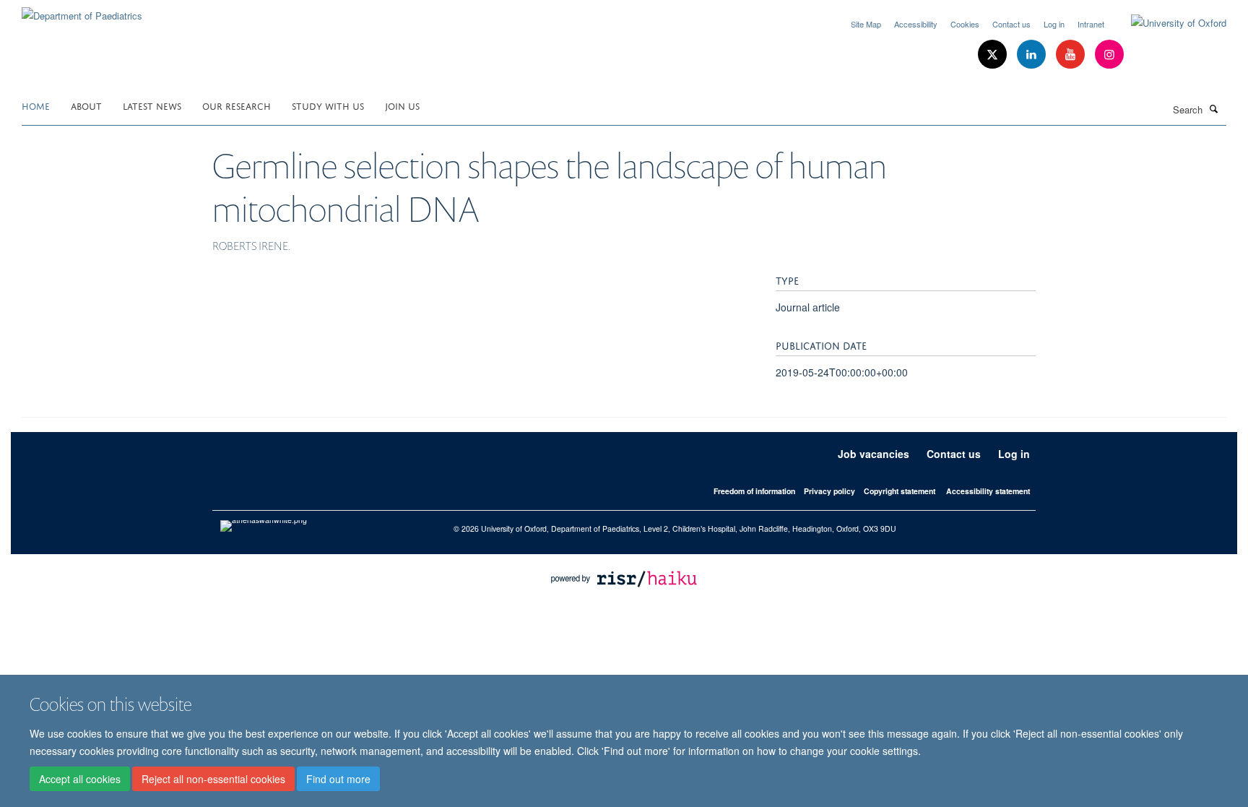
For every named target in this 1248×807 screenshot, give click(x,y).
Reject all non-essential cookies (213, 779)
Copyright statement (899, 491)
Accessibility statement (988, 491)
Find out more (338, 779)
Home (36, 105)
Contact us (1011, 24)
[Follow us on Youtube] (1072, 54)
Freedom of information (754, 491)
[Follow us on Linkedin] (1033, 54)
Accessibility (915, 24)
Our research (236, 105)
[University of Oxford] (1167, 23)
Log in (1054, 24)
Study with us (328, 105)
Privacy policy (829, 491)
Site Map (866, 24)
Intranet (1091, 24)
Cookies (964, 24)
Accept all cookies (80, 779)
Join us (402, 105)
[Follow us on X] (994, 54)
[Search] (1214, 108)
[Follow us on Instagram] (1109, 54)
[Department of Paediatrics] (82, 10)
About (86, 105)
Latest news (152, 105)
